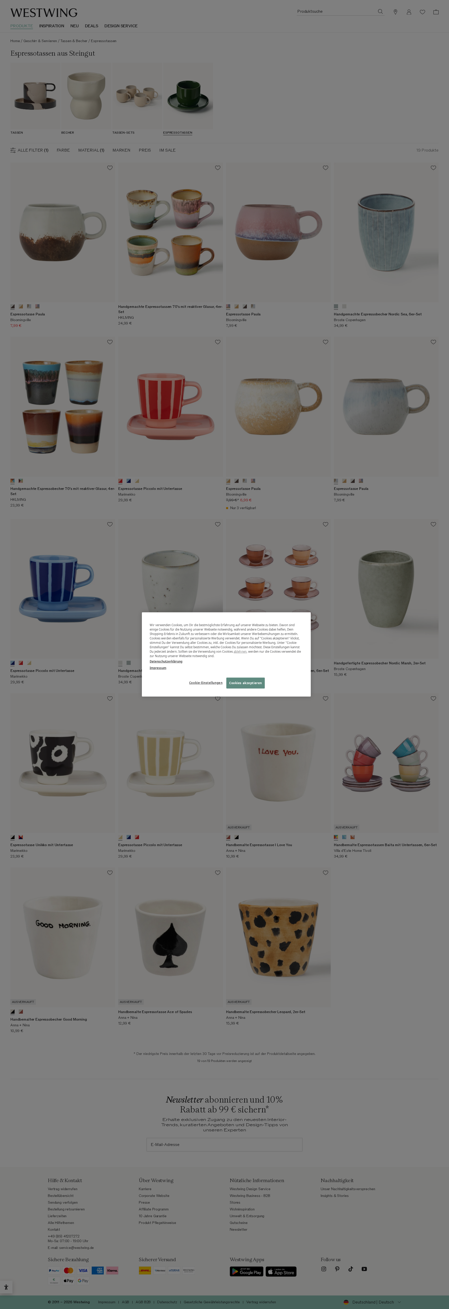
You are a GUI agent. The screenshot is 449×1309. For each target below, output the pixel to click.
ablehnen (240, 651)
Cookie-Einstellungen (205, 683)
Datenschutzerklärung (166, 661)
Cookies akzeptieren (245, 683)
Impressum (158, 668)
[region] (226, 654)
